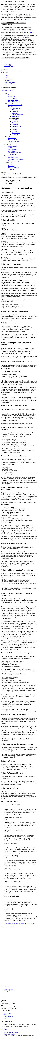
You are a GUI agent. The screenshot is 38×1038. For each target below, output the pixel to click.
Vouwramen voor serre (14, 152)
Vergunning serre (13, 100)
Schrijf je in (4, 1029)
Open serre (15, 123)
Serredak (10, 147)
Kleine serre (15, 124)
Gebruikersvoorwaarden (11, 1032)
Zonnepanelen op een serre (16, 159)
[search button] (1, 69)
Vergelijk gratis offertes (7, 90)
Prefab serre (15, 131)
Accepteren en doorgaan (22, 57)
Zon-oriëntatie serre (13, 141)
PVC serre (15, 110)
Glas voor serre (12, 146)
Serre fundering (12, 149)
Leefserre (14, 119)
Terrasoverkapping (13, 167)
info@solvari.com (9, 991)
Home (6, 75)
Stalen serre (15, 116)
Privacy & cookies (9, 1034)
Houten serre (15, 111)
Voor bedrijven (8, 66)
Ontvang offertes (9, 84)
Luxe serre (15, 128)
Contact (6, 1018)
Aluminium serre (17, 108)
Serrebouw (11, 95)
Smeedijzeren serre (17, 114)
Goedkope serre (16, 126)
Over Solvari (8, 64)
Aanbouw (11, 169)
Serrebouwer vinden (14, 101)
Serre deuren (11, 151)
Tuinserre (14, 129)
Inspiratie (7, 80)
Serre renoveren (12, 98)
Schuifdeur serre (13, 154)
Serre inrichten (12, 143)
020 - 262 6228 (8, 989)
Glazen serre (15, 113)
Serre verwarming (13, 161)
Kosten (6, 77)
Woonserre (15, 121)
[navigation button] (5, 69)
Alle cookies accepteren (7, 22)
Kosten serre (11, 96)
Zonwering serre (13, 157)
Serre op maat (8, 79)
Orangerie (15, 134)
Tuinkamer (11, 166)
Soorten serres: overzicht (15, 105)
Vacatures (7, 1015)
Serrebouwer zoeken (10, 82)
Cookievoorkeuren (21, 22)
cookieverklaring (26, 19)
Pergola (10, 164)
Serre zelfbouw (12, 139)
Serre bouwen (12, 138)
